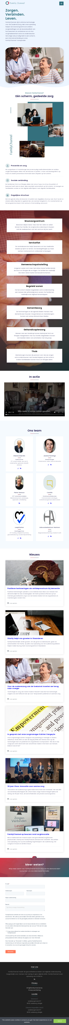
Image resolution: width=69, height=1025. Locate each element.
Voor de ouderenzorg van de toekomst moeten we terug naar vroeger (33, 687)
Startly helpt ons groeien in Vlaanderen (25, 638)
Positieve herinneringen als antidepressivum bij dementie (33, 588)
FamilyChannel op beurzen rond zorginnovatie (28, 834)
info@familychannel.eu (34, 988)
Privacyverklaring (34, 990)
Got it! (60, 1021)
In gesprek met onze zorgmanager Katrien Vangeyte (31, 734)
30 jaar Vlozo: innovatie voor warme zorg (25, 786)
